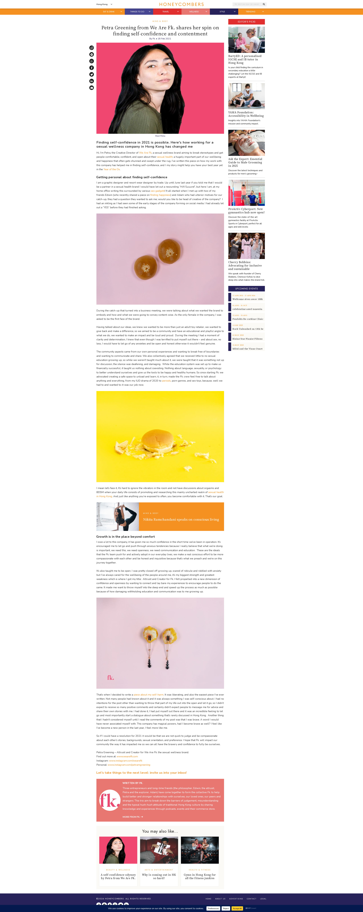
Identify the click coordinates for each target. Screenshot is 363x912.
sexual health (165, 157)
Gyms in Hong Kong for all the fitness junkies (200, 876)
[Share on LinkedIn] (91, 81)
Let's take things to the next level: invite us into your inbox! (141, 773)
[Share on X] (91, 74)
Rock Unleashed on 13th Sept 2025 (252, 328)
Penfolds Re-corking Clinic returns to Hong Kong (261, 318)
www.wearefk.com (127, 756)
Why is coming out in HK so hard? (159, 876)
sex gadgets (158, 191)
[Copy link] (91, 47)
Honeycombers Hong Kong (181, 4)
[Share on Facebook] (91, 67)
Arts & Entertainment (159, 870)
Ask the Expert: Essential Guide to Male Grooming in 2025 (245, 162)
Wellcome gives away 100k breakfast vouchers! (259, 299)
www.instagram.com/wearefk (125, 760)
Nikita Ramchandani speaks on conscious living (181, 519)
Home (209, 899)
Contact (252, 899)
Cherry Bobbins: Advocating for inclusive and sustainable (245, 265)
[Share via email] (91, 87)
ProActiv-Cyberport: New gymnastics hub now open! (246, 210)
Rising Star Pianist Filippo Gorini (251, 338)
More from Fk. (132, 816)
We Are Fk (145, 152)
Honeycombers (114, 898)
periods (166, 380)
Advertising (236, 899)
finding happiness (160, 195)
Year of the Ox (112, 169)
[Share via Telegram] (91, 54)
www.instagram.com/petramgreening (129, 764)
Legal (263, 899)
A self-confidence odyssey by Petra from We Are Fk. (118, 876)
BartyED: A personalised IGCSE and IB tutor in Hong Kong (245, 59)
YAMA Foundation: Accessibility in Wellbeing (246, 114)
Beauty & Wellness (118, 870)
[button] (121, 11)
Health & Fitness (200, 870)
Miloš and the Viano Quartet (249, 348)
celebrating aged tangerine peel (251, 309)
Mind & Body (160, 21)
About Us (220, 899)
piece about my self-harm (148, 694)
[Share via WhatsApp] (91, 61)
